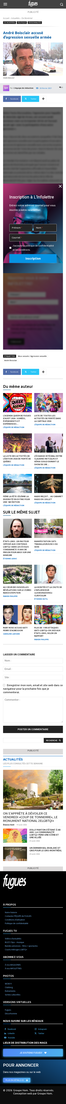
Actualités (15, 18)
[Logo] (33, 4)
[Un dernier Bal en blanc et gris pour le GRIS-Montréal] (15, 854)
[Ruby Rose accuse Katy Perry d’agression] (17, 614)
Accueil (6, 18)
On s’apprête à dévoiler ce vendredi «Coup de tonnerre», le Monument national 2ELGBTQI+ (30, 817)
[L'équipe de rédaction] (6, 88)
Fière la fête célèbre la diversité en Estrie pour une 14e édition (16, 499)
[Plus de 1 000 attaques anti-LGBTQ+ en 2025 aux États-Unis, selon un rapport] (48, 614)
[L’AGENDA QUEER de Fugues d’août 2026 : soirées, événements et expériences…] (17, 402)
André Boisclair (10, 360)
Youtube (11, 1038)
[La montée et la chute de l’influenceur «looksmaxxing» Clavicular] (48, 574)
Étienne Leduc (10, 559)
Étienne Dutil (41, 599)
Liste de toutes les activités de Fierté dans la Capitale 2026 (47, 418)
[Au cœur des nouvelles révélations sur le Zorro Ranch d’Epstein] (17, 574)
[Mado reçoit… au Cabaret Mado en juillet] (48, 483)
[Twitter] (35, 1033)
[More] (43, 99)
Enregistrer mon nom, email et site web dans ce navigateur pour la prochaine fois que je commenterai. (33, 689)
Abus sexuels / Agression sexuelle (32, 356)
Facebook (12, 1029)
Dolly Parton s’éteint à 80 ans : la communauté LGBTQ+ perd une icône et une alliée (44, 834)
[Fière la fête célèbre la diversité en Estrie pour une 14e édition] (17, 483)
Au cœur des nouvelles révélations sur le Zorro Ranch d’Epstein (17, 590)
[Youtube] (5, 1038)
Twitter (41, 1033)
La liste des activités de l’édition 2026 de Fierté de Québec (17, 459)
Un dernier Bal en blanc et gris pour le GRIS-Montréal (45, 849)
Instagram (42, 1029)
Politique (22, 22)
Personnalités (35, 22)
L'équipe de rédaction (23, 88)
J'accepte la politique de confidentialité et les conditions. (33, 247)
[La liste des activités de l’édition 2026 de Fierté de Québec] (17, 443)
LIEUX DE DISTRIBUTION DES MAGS (25, 1042)
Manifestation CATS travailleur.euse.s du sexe (46, 544)
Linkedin (11, 1033)
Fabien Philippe (10, 596)
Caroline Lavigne (11, 634)
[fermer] (60, 186)
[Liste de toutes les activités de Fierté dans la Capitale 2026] (48, 402)
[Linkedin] (5, 1033)
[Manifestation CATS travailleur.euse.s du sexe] (48, 528)
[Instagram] (35, 1029)
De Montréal (27, 18)
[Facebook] (5, 1029)
